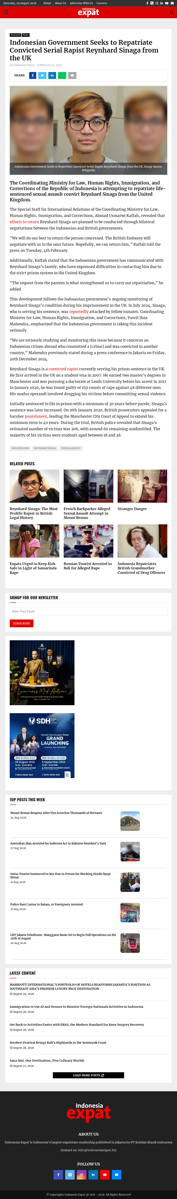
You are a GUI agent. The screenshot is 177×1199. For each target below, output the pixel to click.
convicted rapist (63, 369)
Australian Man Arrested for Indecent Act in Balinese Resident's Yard (58, 843)
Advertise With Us (81, 3)
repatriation (20, 448)
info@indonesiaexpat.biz (97, 1150)
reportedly (78, 311)
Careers (102, 3)
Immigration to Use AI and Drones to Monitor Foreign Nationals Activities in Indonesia (76, 1007)
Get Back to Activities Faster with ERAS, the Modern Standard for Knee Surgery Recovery (77, 1025)
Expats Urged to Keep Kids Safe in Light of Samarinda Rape (33, 568)
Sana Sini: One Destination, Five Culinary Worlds (47, 1061)
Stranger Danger (132, 509)
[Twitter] (70, 1175)
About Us (60, 3)
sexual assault (70, 448)
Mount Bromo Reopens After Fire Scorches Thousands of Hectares (56, 813)
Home (47, 3)
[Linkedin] (93, 1175)
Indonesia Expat (24, 65)
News (25, 35)
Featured (15, 35)
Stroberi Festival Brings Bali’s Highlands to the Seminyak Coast (58, 1043)
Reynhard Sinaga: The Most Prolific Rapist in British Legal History (34, 513)
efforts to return (24, 222)
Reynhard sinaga (45, 448)
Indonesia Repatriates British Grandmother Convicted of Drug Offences (141, 568)
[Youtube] (105, 1175)
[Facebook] (58, 1175)
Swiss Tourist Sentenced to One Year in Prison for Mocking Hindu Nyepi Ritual (60, 875)
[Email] (116, 1175)
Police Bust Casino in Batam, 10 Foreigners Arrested (46, 904)
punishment (36, 416)
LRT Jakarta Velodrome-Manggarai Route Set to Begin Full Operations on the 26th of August (63, 936)
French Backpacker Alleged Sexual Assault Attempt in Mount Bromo (87, 513)
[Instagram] (81, 1175)
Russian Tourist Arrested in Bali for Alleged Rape (88, 566)
